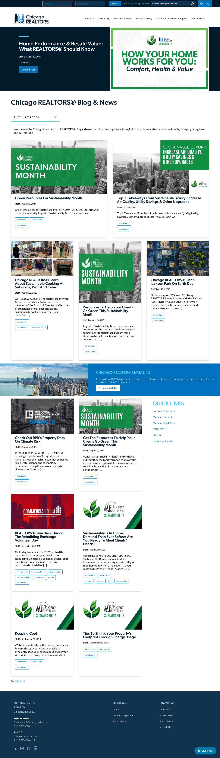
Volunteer (40, 577)
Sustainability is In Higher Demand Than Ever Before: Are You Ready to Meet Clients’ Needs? (108, 539)
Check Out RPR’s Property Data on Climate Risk (40, 439)
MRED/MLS (160, 429)
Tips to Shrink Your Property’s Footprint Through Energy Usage (109, 635)
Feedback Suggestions (123, 715)
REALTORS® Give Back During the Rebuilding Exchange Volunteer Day (39, 537)
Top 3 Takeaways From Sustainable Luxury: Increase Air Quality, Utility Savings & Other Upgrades (159, 200)
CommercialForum (38, 572)
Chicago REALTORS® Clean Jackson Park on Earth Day (173, 282)
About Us (89, 18)
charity (51, 577)
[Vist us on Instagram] (23, 749)
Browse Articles (108, 388)
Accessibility (165, 727)
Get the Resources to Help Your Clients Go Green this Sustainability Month (109, 441)
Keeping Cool (26, 634)
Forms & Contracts (164, 411)
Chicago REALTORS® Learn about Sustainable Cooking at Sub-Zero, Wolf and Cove (39, 283)
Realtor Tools (22, 220)
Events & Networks (122, 18)
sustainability (22, 225)
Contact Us (118, 709)
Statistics (158, 435)
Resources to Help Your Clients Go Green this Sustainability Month (108, 311)
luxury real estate (39, 327)
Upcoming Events (163, 441)
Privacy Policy (166, 721)
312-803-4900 (23, 726)
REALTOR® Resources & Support (172, 18)
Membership (103, 18)
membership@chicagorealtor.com (32, 722)
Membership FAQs (164, 423)
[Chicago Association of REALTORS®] (32, 18)
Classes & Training (143, 18)
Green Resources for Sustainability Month (48, 198)
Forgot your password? (138, 3)
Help (125, 3)
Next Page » (18, 681)
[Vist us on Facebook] (17, 749)
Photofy (88, 581)
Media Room (166, 709)
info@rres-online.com (26, 736)
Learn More (29, 69)
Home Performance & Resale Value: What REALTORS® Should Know (61, 46)
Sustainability (25, 62)
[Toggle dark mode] (205, 3)
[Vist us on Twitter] (30, 749)
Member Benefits (163, 417)
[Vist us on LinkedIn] (37, 749)
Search (192, 3)
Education (99, 581)
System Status (119, 721)
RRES (110, 581)
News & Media (198, 18)
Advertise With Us (168, 715)
